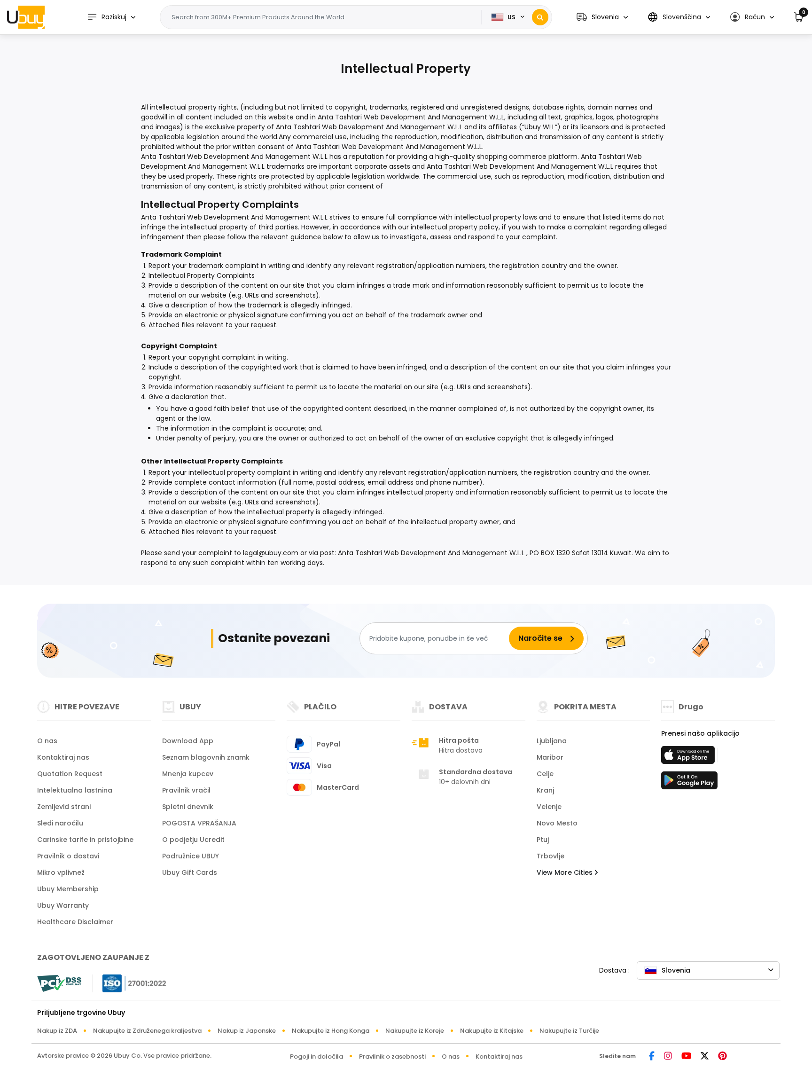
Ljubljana (552, 741)
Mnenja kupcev (187, 773)
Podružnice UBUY (190, 856)
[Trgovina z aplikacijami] (689, 758)
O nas (47, 741)
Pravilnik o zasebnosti (392, 1056)
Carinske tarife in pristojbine (85, 839)
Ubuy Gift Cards (189, 872)
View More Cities (565, 872)
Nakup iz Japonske (247, 1030)
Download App (187, 741)
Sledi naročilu (60, 823)
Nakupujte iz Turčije (569, 1030)
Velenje (549, 806)
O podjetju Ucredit (193, 839)
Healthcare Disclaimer (75, 922)
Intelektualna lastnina (74, 790)
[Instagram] (668, 1056)
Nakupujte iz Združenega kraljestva (147, 1030)
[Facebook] (651, 1056)
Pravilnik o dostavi (68, 856)
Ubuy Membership (68, 889)
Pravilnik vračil (186, 790)
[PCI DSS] (59, 983)
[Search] (540, 17)
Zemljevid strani (64, 806)
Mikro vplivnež (61, 872)
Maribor (550, 757)
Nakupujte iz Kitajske (491, 1030)
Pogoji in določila (316, 1056)
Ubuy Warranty (63, 905)
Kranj (545, 790)
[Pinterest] (722, 1056)
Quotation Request (69, 773)
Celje (545, 773)
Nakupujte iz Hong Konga (330, 1030)
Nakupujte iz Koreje (414, 1030)
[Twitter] (704, 1056)
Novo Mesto (557, 823)
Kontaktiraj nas (63, 757)
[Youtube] (686, 1056)
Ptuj (543, 839)
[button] (602, 17)
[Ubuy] (26, 17)
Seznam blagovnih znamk (206, 757)
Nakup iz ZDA (57, 1030)
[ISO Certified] (130, 982)
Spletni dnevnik (187, 806)
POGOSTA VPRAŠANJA (199, 823)
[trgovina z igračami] (689, 783)
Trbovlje (550, 856)
